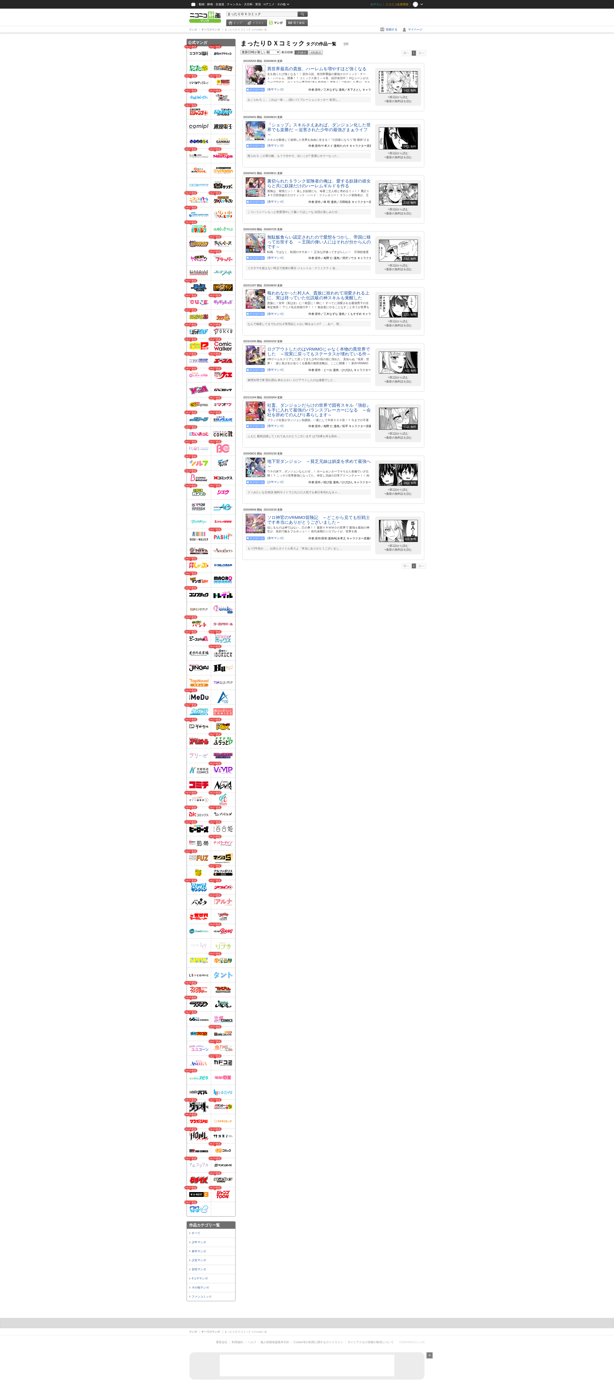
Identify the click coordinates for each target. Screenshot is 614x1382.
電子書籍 (299, 22)
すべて (196, 1233)
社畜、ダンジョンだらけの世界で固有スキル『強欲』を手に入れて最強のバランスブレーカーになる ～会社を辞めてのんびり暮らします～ (319, 410)
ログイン (376, 4)
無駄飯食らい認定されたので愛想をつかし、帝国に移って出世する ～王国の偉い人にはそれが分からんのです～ (319, 242)
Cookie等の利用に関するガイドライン (318, 1342)
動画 (202, 4)
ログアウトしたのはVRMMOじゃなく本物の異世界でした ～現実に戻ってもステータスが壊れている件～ (319, 351)
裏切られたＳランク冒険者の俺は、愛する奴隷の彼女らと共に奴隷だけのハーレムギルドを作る (319, 183)
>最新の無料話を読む (398, 101)
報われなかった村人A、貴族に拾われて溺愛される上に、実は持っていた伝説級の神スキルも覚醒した (318, 295)
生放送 (220, 4)
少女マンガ (199, 1260)
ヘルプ (252, 1342)
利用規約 (237, 1342)
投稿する (391, 29)
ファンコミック (202, 1296)
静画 (210, 4)
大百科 (248, 4)
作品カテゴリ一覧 (204, 1225)
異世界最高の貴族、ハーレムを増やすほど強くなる (316, 68)
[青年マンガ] (275, 89)
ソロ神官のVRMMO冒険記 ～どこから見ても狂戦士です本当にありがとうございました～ (318, 520)
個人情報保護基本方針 (274, 1342)
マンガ (278, 22)
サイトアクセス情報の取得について (371, 1342)
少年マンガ (199, 1242)
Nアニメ (269, 4)
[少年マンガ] (275, 482)
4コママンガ (200, 1278)
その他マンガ (200, 1287)
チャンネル (234, 4)
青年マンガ (199, 1251)
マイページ (415, 29)
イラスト (258, 22)
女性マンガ (199, 1269)
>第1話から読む (398, 97)
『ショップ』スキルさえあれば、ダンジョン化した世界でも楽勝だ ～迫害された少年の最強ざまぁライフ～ (319, 130)
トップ (237, 22)
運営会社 (221, 1342)
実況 (258, 4)
